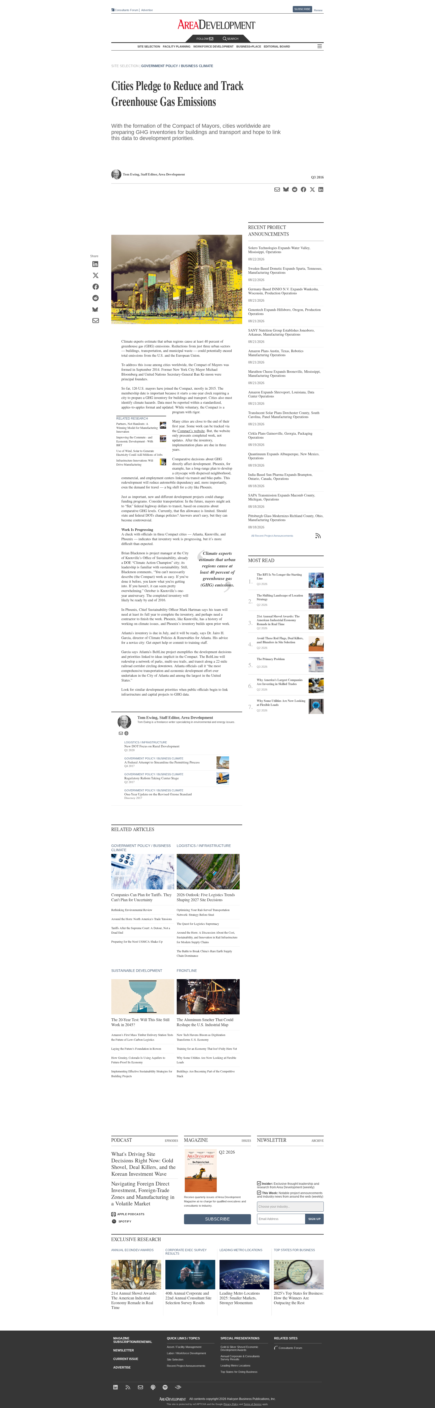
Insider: (288, 1185)
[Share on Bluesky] (97, 309)
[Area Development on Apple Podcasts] (153, 1388)
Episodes (171, 1140)
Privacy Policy (231, 1404)
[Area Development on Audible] (178, 1388)
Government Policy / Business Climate (177, 66)
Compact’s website (191, 430)
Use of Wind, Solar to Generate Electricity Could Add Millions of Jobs (139, 453)
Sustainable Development (136, 971)
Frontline (187, 971)
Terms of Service (253, 1404)
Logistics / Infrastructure (145, 742)
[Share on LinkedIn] (97, 264)
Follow (203, 38)
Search (232, 38)
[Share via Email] (97, 321)
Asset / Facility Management (184, 1346)
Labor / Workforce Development (186, 1353)
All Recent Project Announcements (272, 535)
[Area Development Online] (173, 1399)
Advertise (147, 10)
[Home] (141, 1388)
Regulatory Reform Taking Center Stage (151, 778)
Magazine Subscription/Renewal (132, 1340)
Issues (246, 1140)
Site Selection (175, 1359)
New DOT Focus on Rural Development (151, 746)
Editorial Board (277, 46)
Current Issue (125, 1359)
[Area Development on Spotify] (166, 1388)
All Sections (319, 46)
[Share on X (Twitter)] (97, 276)
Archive (317, 1140)
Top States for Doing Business (239, 1371)
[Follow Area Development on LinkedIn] (116, 1388)
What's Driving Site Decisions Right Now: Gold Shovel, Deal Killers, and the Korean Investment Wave (143, 1164)
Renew (318, 10)
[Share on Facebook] (97, 287)
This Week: (290, 1194)
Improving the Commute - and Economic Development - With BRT (134, 441)
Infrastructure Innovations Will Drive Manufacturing (134, 462)
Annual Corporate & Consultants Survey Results (240, 1358)
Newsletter (123, 1350)
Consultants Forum (126, 10)
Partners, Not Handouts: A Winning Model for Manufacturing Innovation (137, 427)
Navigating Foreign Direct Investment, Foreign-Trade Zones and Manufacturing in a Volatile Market (142, 1193)
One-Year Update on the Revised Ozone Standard (158, 794)
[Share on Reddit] (97, 298)
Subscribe (302, 9)
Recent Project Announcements (186, 1365)
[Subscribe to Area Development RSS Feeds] (129, 1388)
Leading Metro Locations (235, 1365)
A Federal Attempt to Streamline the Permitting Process (162, 762)
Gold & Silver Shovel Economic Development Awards (239, 1348)
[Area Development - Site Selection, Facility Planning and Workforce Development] (218, 24)
